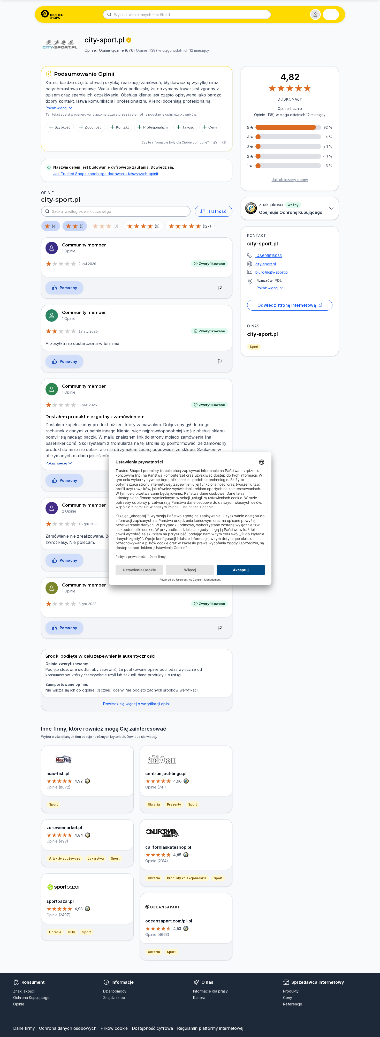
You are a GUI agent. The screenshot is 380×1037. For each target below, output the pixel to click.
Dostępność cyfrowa (152, 1028)
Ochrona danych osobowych (67, 1028)
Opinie (18, 1004)
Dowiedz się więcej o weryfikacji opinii (137, 704)
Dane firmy (24, 1028)
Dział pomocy (114, 991)
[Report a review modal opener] (219, 288)
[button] (315, 14)
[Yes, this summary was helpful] (215, 142)
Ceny (287, 997)
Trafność (217, 211)
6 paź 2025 (88, 405)
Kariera (199, 997)
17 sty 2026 (88, 331)
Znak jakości (24, 991)
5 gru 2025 (87, 604)
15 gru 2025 (88, 524)
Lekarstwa (96, 858)
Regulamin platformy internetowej (210, 1028)
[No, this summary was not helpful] (224, 142)
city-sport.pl (265, 264)
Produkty (291, 991)
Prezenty (174, 804)
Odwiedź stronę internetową (286, 305)
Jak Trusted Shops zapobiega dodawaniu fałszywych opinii (105, 173)
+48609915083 (268, 255)
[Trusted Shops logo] (52, 14)
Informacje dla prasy (210, 991)
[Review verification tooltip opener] (128, 40)
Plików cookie (114, 1028)
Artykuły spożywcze (64, 858)
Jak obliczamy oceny (290, 179)
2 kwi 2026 (87, 264)
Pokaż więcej (267, 288)
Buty (71, 932)
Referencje (292, 1004)
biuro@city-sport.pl (271, 272)
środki (83, 669)
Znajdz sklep (114, 997)
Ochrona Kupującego (31, 997)
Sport (254, 347)
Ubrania (55, 932)
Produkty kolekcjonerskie (187, 878)
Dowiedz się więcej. (142, 737)
